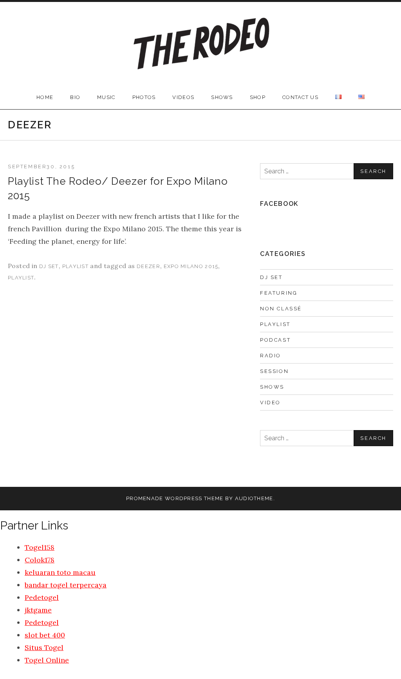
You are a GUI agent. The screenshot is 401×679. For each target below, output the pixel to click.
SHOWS (222, 97)
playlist (75, 266)
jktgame (38, 609)
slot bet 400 (45, 634)
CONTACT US (300, 97)
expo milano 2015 (191, 266)
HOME (44, 97)
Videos (183, 97)
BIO (75, 97)
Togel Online (47, 660)
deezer (148, 266)
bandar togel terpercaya (66, 584)
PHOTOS (144, 97)
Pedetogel (42, 597)
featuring (278, 293)
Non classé (281, 309)
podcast (275, 340)
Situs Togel (44, 647)
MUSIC (106, 97)
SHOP (258, 97)
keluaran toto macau (60, 572)
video (270, 402)
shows (272, 387)
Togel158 (39, 547)
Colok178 (39, 559)
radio (270, 355)
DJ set (49, 266)
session (274, 371)
